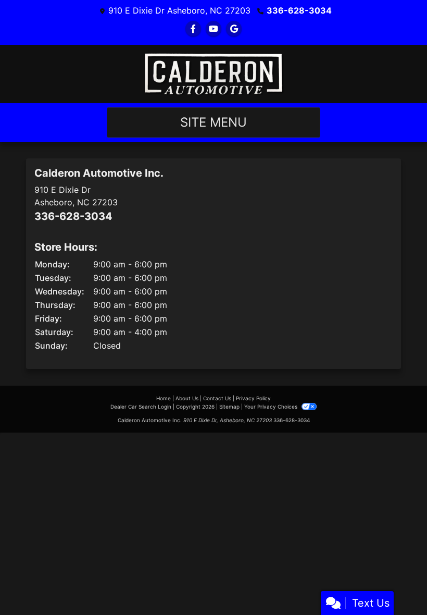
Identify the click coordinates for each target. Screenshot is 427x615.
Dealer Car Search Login (140, 406)
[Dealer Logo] (213, 74)
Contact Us (217, 398)
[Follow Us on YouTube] (213, 28)
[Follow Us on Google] (234, 28)
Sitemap (229, 406)
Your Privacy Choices (271, 406)
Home (163, 398)
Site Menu (213, 122)
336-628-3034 (299, 10)
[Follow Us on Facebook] (193, 28)
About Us (186, 398)
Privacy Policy (253, 398)
